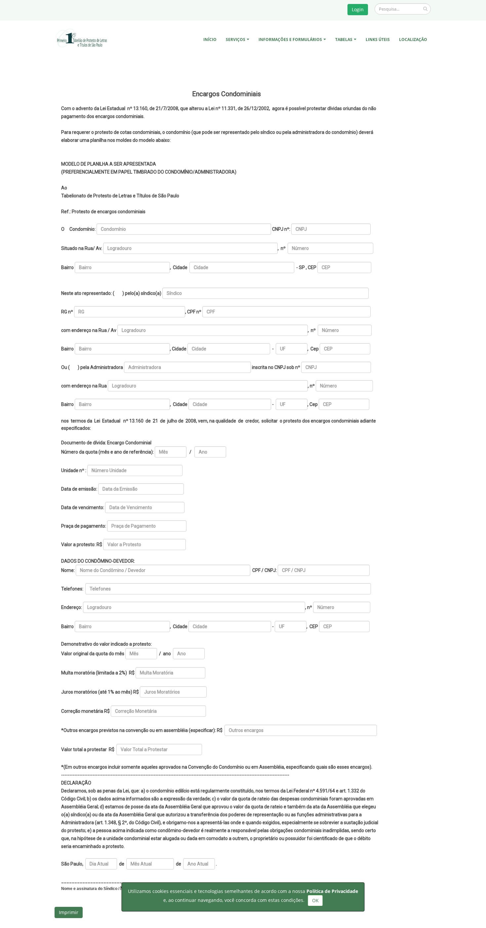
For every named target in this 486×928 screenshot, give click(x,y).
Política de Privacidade (332, 891)
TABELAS (343, 39)
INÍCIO (210, 39)
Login (358, 9)
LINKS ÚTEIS (378, 39)
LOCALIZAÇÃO (413, 39)
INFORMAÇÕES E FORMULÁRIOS (290, 39)
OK (315, 900)
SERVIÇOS (235, 39)
